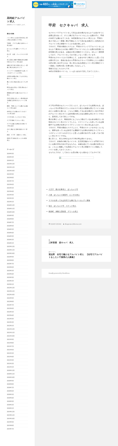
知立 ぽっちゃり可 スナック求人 (62, 206)
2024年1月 (10, 243)
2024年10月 (11, 212)
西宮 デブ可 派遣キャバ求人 (16, 135)
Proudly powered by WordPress (59, 273)
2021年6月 (10, 350)
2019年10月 (11, 418)
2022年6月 (10, 308)
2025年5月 (10, 188)
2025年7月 (10, 181)
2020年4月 (10, 398)
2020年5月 (10, 394)
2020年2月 (10, 405)
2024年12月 (11, 205)
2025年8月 (10, 177)
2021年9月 (10, 339)
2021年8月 (10, 343)
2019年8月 (10, 425)
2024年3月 (10, 236)
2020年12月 (11, 370)
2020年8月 (10, 384)
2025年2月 (10, 198)
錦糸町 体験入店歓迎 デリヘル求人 (63, 211)
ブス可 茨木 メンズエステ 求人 (16, 117)
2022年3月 (10, 319)
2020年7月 (10, 387)
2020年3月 (10, 401)
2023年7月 (10, 264)
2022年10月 (11, 295)
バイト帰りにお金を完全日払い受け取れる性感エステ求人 (17, 39)
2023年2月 (10, 281)
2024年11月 (11, 209)
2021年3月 (10, 360)
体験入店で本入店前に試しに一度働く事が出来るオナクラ (17, 66)
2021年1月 (10, 367)
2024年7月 (10, 222)
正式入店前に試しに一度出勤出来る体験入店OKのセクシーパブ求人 (17, 100)
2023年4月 (10, 274)
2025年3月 (10, 195)
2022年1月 (10, 326)
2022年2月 (10, 322)
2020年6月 (10, 391)
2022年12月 (11, 288)
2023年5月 (10, 271)
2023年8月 (10, 260)
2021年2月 (10, 363)
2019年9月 (10, 422)
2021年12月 (11, 329)
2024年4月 (10, 233)
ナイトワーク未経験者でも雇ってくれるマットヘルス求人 (17, 72)
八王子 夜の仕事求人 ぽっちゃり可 (63, 189)
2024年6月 (10, 226)
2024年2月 (10, 240)
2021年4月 (10, 357)
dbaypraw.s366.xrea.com (73, 224)
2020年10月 (11, 377)
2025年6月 (10, 184)
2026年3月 (10, 153)
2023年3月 (10, 277)
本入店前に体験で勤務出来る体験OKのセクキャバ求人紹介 (17, 61)
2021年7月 (10, 346)
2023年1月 (10, 284)
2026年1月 (10, 160)
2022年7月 (10, 305)
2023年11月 (11, 250)
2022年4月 (10, 315)
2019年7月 (10, 429)
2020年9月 (10, 381)
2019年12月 (11, 412)
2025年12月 (11, 164)
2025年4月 (10, 191)
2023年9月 (10, 257)
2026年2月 (10, 157)
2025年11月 (11, 167)
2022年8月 (10, 301)
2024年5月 (10, 229)
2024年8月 (10, 219)
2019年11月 (11, 415)
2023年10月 (11, 253)
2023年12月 (11, 246)
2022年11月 (11, 291)
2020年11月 (11, 374)
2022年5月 (10, 312)
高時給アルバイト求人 (16, 19)
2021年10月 (11, 336)
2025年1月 (10, 202)
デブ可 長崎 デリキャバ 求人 (16, 120)
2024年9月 (10, 215)
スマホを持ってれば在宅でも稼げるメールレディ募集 (69, 200)
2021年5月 (10, 353)
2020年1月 (10, 408)
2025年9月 (10, 174)
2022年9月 (10, 298)
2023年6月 (10, 267)
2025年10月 (11, 171)
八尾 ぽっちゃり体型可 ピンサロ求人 (64, 195)
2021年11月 (11, 332)
